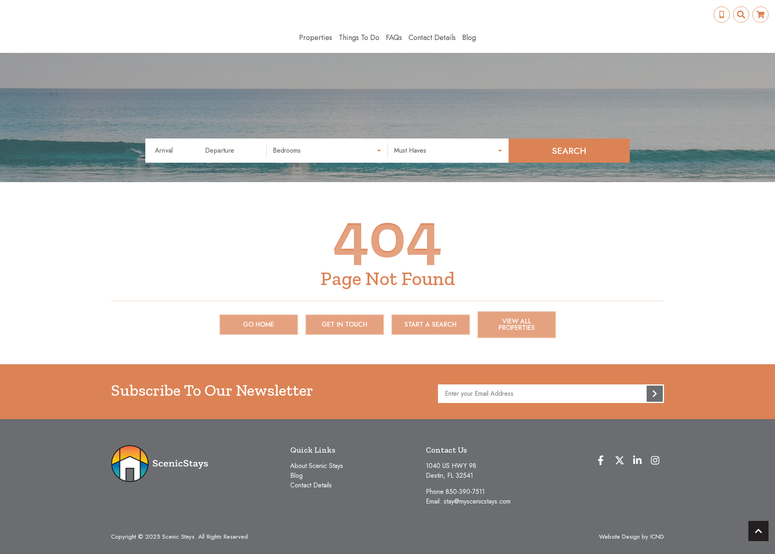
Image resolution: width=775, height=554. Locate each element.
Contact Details (432, 37)
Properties (315, 37)
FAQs (394, 37)
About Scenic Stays (316, 465)
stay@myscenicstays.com (477, 501)
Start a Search (430, 324)
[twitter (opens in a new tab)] (620, 460)
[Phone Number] (722, 14)
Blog (469, 37)
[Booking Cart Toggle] (760, 14)
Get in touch (344, 324)
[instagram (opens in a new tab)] (655, 460)
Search (569, 150)
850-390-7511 (465, 491)
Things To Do (359, 37)
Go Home (258, 324)
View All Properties (517, 324)
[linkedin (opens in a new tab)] (637, 460)
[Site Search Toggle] (741, 14)
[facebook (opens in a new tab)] (602, 460)
